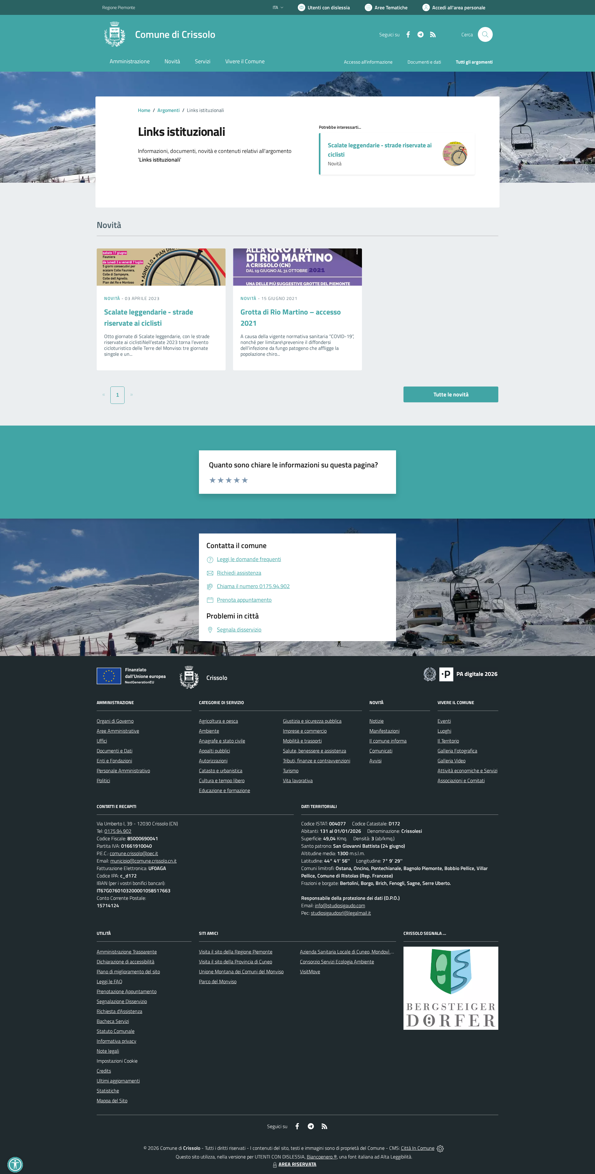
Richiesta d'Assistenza (119, 1011)
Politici (103, 780)
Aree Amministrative (118, 730)
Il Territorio (448, 740)
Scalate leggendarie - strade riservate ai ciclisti (380, 149)
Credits (104, 1070)
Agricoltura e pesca (218, 721)
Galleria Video (451, 760)
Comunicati (380, 750)
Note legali (108, 1051)
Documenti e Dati (114, 750)
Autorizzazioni (213, 760)
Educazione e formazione (224, 790)
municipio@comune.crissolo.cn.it (143, 860)
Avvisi (375, 760)
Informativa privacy (116, 1041)
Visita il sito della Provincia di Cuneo (235, 961)
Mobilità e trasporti (302, 740)
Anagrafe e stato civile (222, 740)
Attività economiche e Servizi (467, 770)
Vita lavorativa (298, 780)
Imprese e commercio (305, 730)
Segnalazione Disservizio (122, 1001)
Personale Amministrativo (123, 770)
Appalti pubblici (214, 750)
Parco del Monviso (217, 981)
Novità (112, 298)
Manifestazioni (384, 730)
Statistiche (108, 1090)
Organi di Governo (115, 721)
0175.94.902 (117, 831)
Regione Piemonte (118, 7)
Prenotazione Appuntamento (126, 991)
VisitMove (310, 971)
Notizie (376, 721)
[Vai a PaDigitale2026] (460, 673)
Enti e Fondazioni (114, 760)
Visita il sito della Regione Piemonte (235, 951)
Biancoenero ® (322, 1156)
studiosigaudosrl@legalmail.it (341, 913)
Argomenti (168, 110)
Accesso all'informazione (368, 61)
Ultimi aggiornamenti (118, 1080)
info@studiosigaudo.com (340, 905)
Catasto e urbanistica (220, 770)
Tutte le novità (451, 394)
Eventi (444, 721)
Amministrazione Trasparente (127, 951)
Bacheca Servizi (113, 1021)
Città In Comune (417, 1148)
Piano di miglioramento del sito (128, 971)
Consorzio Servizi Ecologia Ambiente (337, 961)
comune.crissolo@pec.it (134, 853)
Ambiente (209, 730)
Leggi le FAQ (109, 981)
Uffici (102, 740)
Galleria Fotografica (457, 750)
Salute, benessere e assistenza (314, 750)
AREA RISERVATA (297, 1164)
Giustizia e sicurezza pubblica (312, 721)
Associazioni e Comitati (461, 780)
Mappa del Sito (112, 1100)
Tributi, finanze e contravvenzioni (316, 760)
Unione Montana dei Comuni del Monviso (241, 971)
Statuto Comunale (115, 1031)
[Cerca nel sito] (485, 34)
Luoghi (444, 730)
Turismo (290, 770)
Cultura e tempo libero (222, 780)
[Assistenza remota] (440, 1148)
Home (144, 110)
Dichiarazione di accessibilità (125, 961)
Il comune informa (388, 740)
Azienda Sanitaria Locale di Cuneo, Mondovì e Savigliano (357, 951)
